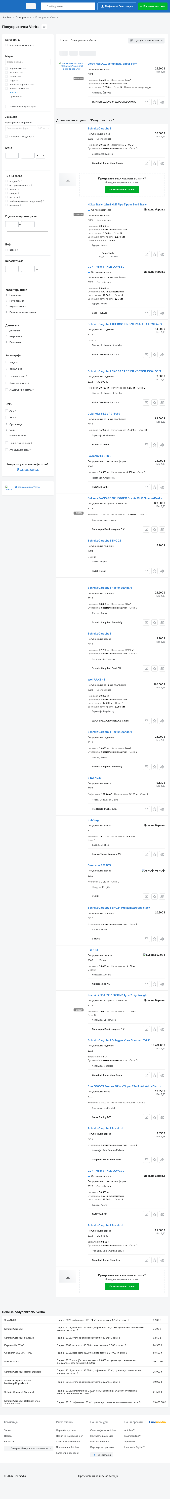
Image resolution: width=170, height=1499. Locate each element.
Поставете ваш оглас (121, 189)
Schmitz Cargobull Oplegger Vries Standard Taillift (119, 1040)
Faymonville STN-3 (99, 456)
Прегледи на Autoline (67, 1447)
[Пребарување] (44, 6)
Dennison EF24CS (99, 865)
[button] (154, 102)
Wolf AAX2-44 (96, 679)
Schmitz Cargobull (99, 128)
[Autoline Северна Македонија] (12, 6)
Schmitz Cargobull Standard (105, 1128)
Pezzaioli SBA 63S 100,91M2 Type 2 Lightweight (117, 995)
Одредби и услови (66, 1430)
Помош (8, 1436)
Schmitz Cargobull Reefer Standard (110, 587)
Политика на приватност (69, 1436)
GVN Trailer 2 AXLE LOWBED (106, 1170)
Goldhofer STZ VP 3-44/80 (104, 413)
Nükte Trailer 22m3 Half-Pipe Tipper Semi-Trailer (118, 204)
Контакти (9, 1441)
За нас (7, 1430)
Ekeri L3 (93, 950)
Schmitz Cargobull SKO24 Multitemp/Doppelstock (119, 907)
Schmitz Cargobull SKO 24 (104, 540)
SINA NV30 (94, 777)
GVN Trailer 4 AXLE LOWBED (106, 266)
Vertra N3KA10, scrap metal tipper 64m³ (112, 63)
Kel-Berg (93, 820)
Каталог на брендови (67, 1453)
